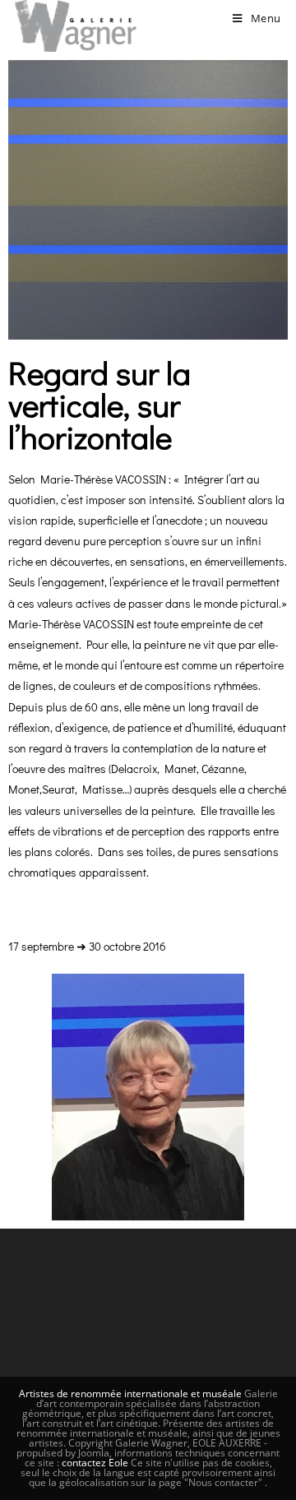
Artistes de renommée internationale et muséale (130, 1393)
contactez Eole (96, 1463)
